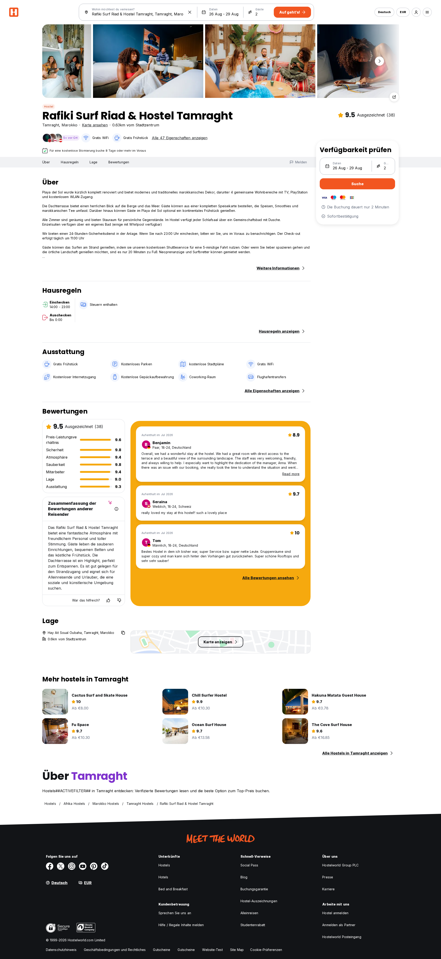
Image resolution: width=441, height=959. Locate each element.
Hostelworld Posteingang (341, 937)
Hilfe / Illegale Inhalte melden (181, 925)
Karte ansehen (95, 125)
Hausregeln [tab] (70, 162)
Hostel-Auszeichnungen (258, 901)
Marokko (69, 125)
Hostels (164, 865)
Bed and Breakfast (173, 889)
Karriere (328, 889)
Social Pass (249, 865)
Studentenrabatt (252, 925)
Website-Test (212, 950)
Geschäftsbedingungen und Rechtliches (115, 950)
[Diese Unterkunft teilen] (394, 97)
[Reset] (189, 12)
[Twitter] (60, 866)
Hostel (48, 106)
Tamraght (50, 125)
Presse (327, 877)
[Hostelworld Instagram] (71, 866)
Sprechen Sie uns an (174, 913)
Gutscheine (161, 950)
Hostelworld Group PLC (340, 865)
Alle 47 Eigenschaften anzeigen (179, 138)
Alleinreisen (249, 913)
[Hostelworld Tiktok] (104, 866)
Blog (243, 877)
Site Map (237, 950)
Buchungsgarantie (254, 889)
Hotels (163, 877)
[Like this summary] (108, 600)
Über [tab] (46, 162)
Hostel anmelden (335, 913)
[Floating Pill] (379, 61)
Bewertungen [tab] (118, 162)
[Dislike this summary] (119, 600)
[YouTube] (82, 866)
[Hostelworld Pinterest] (93, 866)
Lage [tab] (93, 162)
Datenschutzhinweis (61, 950)
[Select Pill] (416, 12)
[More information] (116, 509)
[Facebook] (49, 866)
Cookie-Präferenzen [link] (266, 950)
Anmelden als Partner (338, 925)
